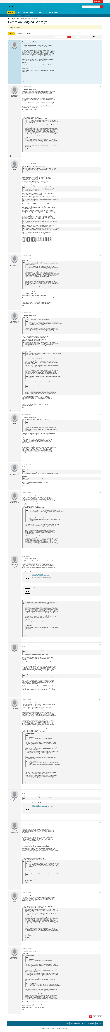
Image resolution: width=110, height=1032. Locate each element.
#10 (100, 644)
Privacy (83, 1023)
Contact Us (77, 1023)
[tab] (11, 33)
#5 (100, 312)
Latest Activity (20, 33)
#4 (100, 255)
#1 (100, 41)
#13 (100, 822)
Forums (10, 12)
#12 (100, 791)
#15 (100, 948)
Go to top (98, 1023)
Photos (29, 33)
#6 (100, 414)
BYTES (18, 12)
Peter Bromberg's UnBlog (37, 574)
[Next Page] (88, 37)
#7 (100, 464)
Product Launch (28, 12)
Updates (40, 12)
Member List (11, 15)
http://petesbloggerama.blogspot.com (40, 575)
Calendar (19, 15)
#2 (100, 86)
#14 (100, 892)
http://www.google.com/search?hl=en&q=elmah (43, 806)
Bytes (67, 1023)
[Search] (101, 6)
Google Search (35, 805)
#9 (100, 556)
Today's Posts (26, 15)
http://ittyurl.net (35, 587)
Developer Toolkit (52, 12)
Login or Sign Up (97, 1)
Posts (11, 33)
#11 (100, 699)
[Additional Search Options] (99, 6)
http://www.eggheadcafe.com (30, 571)
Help (71, 1023)
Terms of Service (90, 1023)
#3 (100, 161)
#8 (100, 492)
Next (99, 1016)
